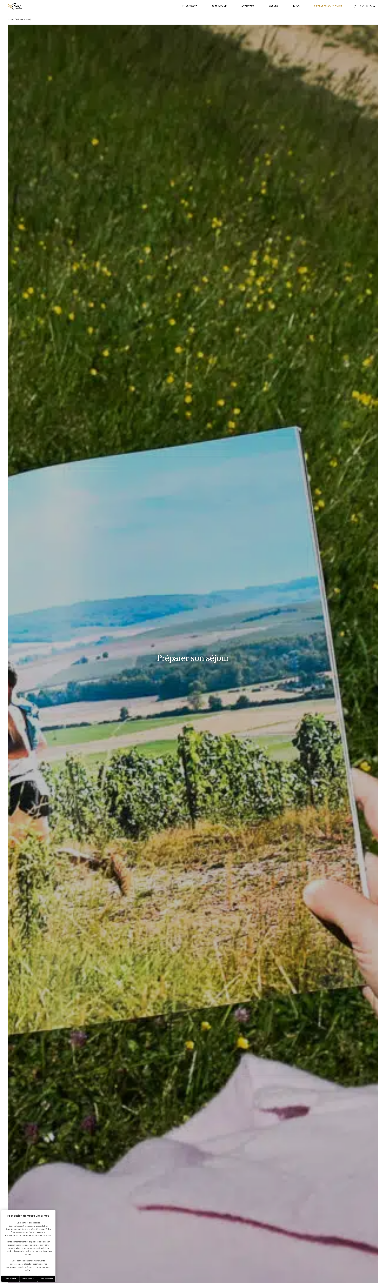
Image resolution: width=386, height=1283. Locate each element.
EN (371, 6)
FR (374, 6)
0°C (361, 6)
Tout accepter (46, 1278)
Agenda (274, 6)
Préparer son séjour (328, 6)
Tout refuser (10, 1278)
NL (367, 6)
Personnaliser (28, 1278)
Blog (296, 6)
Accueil (11, 19)
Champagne (189, 6)
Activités (247, 6)
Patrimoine (219, 6)
